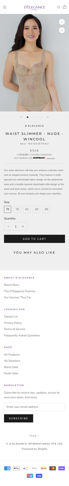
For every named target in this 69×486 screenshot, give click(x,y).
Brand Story (11, 285)
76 (17, 209)
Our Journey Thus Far (17, 297)
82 (27, 209)
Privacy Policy (13, 323)
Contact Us (11, 316)
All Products (12, 355)
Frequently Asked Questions (22, 335)
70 (7, 209)
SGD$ (33, 435)
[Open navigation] (4, 7)
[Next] (47, 117)
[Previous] (21, 117)
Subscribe (18, 418)
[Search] (58, 7)
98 (46, 209)
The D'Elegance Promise (19, 291)
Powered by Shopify (34, 449)
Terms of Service (14, 329)
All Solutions (12, 361)
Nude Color (11, 373)
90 (36, 209)
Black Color (11, 367)
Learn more (51, 158)
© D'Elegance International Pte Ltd (34, 443)
